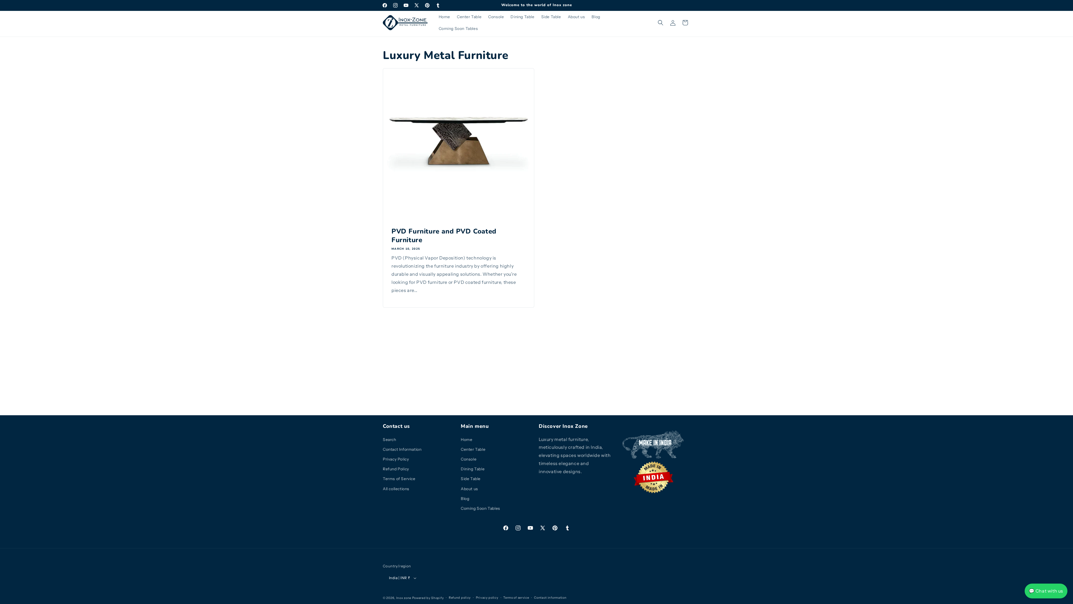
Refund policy (460, 598)
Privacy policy (487, 598)
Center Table (473, 449)
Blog (465, 498)
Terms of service (516, 598)
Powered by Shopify (428, 598)
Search (389, 439)
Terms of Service (399, 478)
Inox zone (403, 598)
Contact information (550, 598)
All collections (396, 488)
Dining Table (473, 468)
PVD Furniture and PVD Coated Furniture (444, 235)
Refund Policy (396, 468)
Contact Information (402, 449)
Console (468, 459)
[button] (660, 22)
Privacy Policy (396, 459)
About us (469, 488)
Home (466, 439)
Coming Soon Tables (480, 508)
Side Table (471, 478)
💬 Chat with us (1046, 591)
